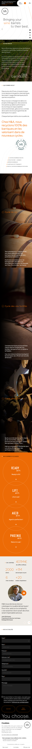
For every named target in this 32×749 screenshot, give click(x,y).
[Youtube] (30, 32)
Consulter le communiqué (7, 4)
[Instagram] (30, 35)
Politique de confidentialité (20, 702)
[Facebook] (30, 37)
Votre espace (20, 3)
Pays (3, 676)
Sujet (3, 638)
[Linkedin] (30, 30)
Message (4, 683)
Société (4, 670)
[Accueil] (5, 11)
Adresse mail (6, 657)
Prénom (4, 651)
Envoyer (8, 708)
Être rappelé (23, 709)
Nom (3, 644)
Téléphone (5, 663)
